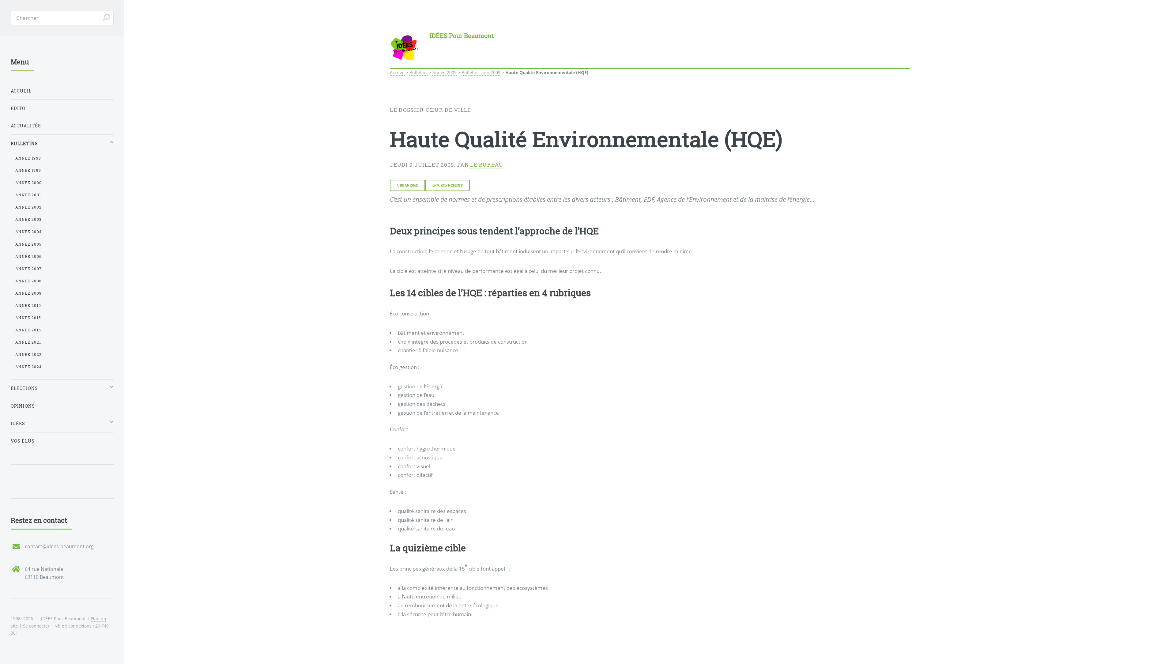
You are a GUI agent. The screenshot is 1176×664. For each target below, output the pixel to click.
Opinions (23, 406)
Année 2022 (28, 354)
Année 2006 (28, 256)
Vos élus (23, 441)
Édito (18, 108)
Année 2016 (28, 329)
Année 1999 (28, 170)
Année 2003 (28, 219)
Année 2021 (28, 342)
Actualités (26, 126)
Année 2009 (444, 72)
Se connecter (36, 626)
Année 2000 (28, 182)
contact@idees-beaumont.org (59, 546)
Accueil (397, 72)
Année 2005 (28, 244)
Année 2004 (28, 231)
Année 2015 (28, 317)
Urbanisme (407, 185)
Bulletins (418, 72)
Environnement (447, 185)
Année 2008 (28, 280)
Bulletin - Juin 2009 (481, 72)
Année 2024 (28, 366)
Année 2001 (28, 194)
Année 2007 (28, 268)
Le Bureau (486, 164)
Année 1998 (28, 158)
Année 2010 (28, 305)
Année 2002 (28, 207)
